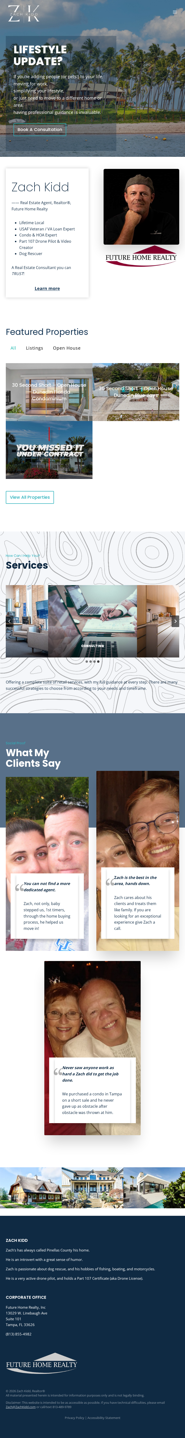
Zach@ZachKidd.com (21, 1407)
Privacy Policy (74, 1418)
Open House (67, 348)
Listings (34, 348)
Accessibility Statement (103, 1418)
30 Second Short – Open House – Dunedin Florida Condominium (49, 392)
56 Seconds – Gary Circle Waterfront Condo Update (49, 449)
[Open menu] (174, 12)
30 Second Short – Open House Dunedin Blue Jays (136, 392)
